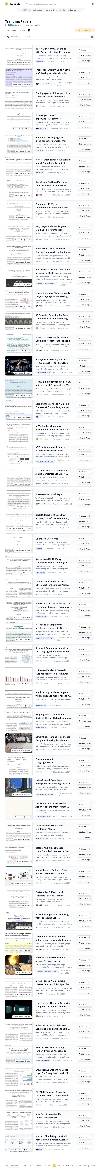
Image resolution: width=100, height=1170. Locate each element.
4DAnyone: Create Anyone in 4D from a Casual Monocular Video (51, 361)
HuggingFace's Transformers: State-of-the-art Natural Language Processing (53, 716)
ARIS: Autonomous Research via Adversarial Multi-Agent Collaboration (50, 448)
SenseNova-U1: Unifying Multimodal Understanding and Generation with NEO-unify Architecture (51, 561)
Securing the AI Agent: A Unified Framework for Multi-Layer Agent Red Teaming (52, 405)
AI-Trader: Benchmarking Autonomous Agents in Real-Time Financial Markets (52, 428)
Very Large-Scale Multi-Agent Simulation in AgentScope (50, 228)
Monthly (22, 30)
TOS (24, 1166)
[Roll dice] (92, 36)
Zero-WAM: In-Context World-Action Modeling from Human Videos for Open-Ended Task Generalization (50, 805)
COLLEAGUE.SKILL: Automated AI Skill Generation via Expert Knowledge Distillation (51, 472)
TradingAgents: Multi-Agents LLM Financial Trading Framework (53, 95)
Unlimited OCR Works (46, 538)
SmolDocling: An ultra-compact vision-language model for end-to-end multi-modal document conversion (53, 694)
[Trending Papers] (29, 30)
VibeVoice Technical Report (49, 494)
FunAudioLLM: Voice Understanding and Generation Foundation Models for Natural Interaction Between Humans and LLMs (52, 206)
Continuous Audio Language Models (44, 760)
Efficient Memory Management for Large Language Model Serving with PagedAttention (53, 294)
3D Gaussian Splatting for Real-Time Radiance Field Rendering (51, 317)
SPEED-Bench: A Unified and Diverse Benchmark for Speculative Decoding (53, 982)
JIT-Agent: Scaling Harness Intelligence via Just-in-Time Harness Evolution (50, 626)
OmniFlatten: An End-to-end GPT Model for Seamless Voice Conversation (51, 583)
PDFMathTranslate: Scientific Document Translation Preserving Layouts (52, 1093)
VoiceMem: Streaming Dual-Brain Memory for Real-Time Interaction (53, 271)
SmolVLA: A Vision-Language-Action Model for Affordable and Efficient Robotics (51, 938)
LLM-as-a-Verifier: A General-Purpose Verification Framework (52, 672)
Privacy (31, 1166)
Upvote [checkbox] (85, 50)
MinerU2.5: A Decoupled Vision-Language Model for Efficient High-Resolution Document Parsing (53, 339)
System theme (14, 1166)
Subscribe (72, 10)
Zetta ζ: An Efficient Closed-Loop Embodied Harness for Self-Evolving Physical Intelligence (52, 849)
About (39, 1166)
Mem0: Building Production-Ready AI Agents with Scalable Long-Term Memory (53, 383)
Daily (8, 30)
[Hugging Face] (54, 1165)
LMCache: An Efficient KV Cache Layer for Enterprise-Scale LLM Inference (51, 1071)
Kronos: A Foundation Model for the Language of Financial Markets (53, 649)
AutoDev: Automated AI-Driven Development (48, 1116)
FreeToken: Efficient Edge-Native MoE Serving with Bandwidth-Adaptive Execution (52, 71)
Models (61, 1166)
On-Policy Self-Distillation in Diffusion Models (49, 827)
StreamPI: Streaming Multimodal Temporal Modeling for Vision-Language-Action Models (52, 738)
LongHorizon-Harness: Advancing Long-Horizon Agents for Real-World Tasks (53, 1004)
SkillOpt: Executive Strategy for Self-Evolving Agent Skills (50, 1049)
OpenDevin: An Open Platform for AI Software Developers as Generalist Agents (51, 183)
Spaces (78, 1166)
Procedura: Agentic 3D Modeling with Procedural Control (52, 916)
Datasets (69, 1166)
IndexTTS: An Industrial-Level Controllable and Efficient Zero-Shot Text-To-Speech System (51, 1027)
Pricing (86, 1166)
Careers (47, 1166)
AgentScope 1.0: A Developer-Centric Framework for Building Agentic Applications (51, 250)
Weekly (14, 30)
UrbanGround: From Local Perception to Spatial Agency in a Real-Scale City (52, 781)
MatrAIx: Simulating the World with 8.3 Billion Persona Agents (51, 1138)
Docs (93, 1166)
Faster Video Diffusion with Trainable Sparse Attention (49, 894)
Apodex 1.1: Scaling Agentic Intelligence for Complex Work (51, 139)
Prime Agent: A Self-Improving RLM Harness (48, 117)
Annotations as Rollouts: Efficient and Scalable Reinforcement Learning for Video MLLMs (52, 871)
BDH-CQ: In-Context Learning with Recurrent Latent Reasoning (52, 50)
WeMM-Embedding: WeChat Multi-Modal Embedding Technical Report (53, 161)
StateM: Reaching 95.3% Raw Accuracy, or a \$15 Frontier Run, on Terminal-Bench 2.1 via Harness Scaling (53, 516)
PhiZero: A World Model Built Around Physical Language (50, 959)
